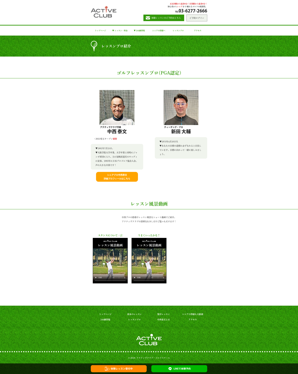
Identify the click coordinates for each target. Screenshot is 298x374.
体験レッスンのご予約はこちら (166, 18)
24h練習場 (105, 319)
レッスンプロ (178, 30)
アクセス (197, 30)
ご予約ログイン (197, 18)
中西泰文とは (163, 319)
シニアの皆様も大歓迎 (192, 314)
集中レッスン (163, 314)
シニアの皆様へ (158, 30)
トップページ (100, 30)
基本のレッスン (134, 314)
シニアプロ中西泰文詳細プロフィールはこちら (117, 177)
